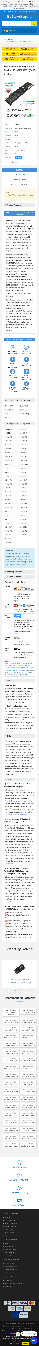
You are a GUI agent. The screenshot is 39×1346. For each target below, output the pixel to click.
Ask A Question (13, 162)
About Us (8, 1217)
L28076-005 (24, 410)
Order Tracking (22, 12)
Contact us (9, 12)
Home (4, 39)
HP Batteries (12, 39)
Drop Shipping (9, 1273)
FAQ (6, 1243)
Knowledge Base (10, 1253)
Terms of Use (9, 1233)
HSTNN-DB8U (9, 418)
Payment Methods (11, 1270)
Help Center (9, 1246)
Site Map (8, 1236)
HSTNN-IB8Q (9, 406)
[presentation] (19, 170)
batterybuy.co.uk (22, 1323)
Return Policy (9, 1256)
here (25, 1341)
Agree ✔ (25, 1343)
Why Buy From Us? (11, 1227)
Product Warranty (11, 1223)
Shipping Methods (11, 1267)
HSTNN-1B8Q (24, 414)
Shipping (33, 12)
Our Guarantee (10, 1220)
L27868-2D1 (9, 410)
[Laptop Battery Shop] (19, 19)
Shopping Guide (10, 1250)
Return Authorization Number (14, 1283)
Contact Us (8, 1280)
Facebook (8, 1287)
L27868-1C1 (24, 406)
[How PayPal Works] (19, 1318)
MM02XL (8, 414)
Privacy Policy (9, 1230)
